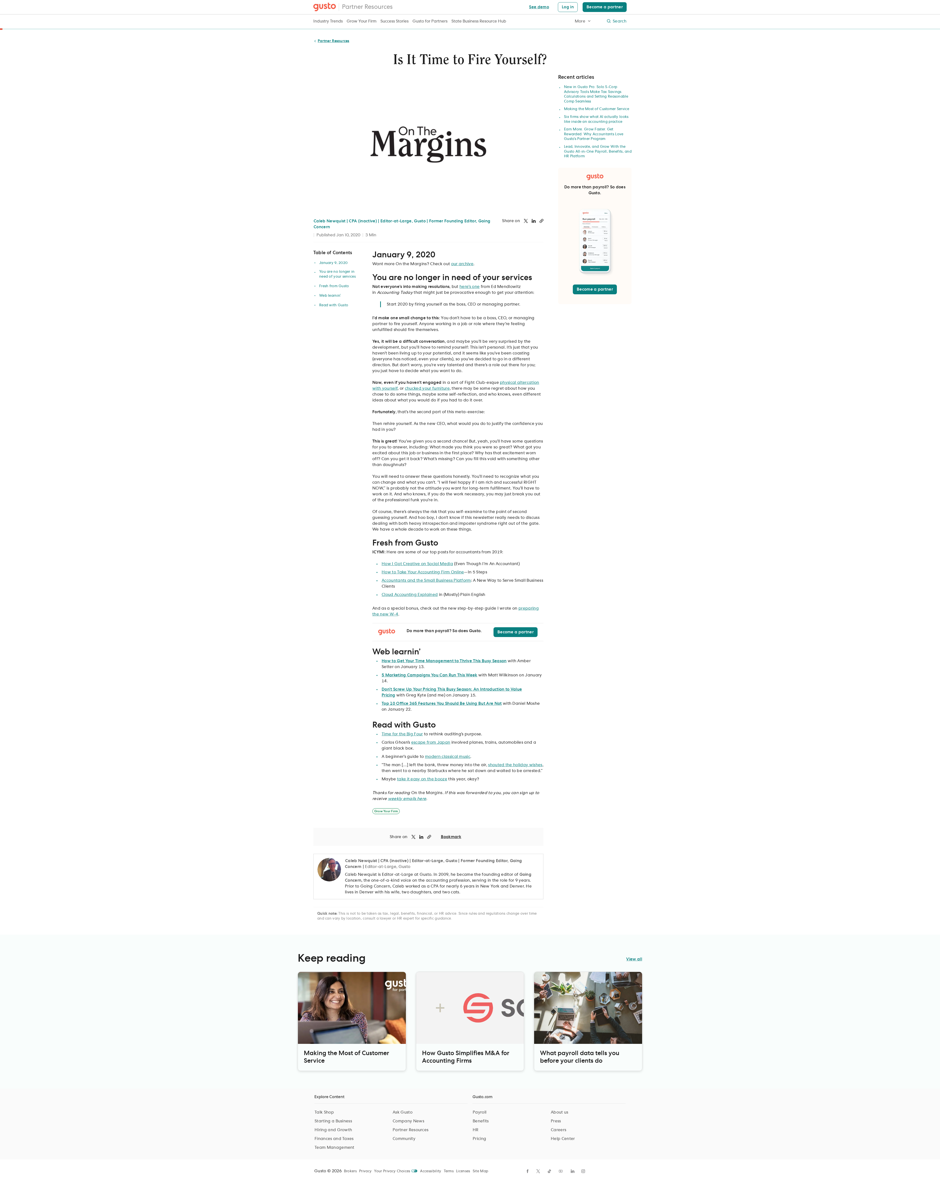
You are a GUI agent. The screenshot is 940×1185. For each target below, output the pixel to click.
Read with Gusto (333, 305)
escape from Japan (430, 742)
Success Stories (394, 21)
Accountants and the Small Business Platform (426, 580)
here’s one (469, 287)
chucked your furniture (427, 388)
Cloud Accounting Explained (410, 595)
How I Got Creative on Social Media (417, 564)
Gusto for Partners (429, 21)
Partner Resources (367, 7)
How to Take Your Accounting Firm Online (423, 572)
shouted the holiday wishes (515, 765)
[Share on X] (526, 221)
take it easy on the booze (422, 779)
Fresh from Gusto (334, 286)
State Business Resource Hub (478, 21)
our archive (462, 264)
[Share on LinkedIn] (534, 221)
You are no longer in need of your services (337, 274)
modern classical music (447, 757)
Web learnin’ (330, 295)
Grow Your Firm (361, 21)
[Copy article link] (541, 221)
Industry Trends (328, 21)
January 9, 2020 (333, 263)
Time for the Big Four (402, 734)
